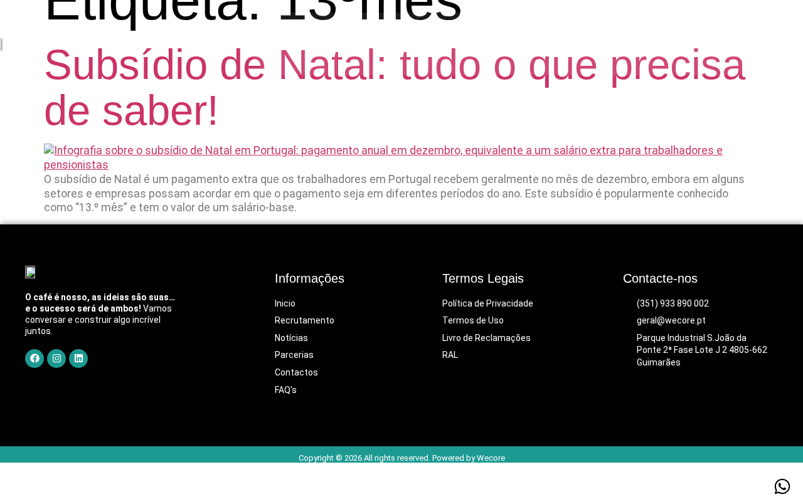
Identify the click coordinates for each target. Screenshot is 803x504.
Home (302, 44)
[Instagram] (56, 358)
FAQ (634, 44)
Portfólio (510, 44)
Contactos (695, 44)
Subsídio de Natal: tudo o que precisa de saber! (394, 87)
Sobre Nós (369, 44)
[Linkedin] (78, 358)
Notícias (578, 44)
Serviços (442, 44)
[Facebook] (34, 358)
